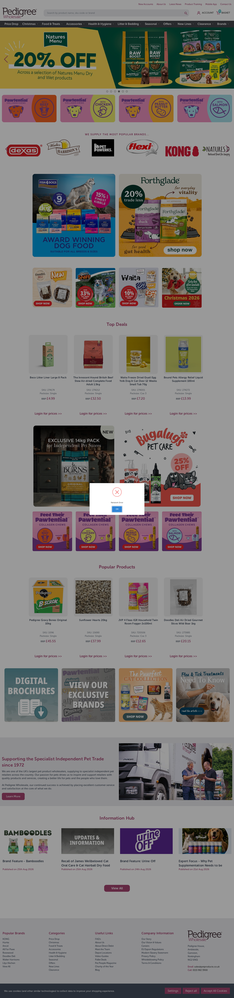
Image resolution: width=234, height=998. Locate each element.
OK (117, 509)
